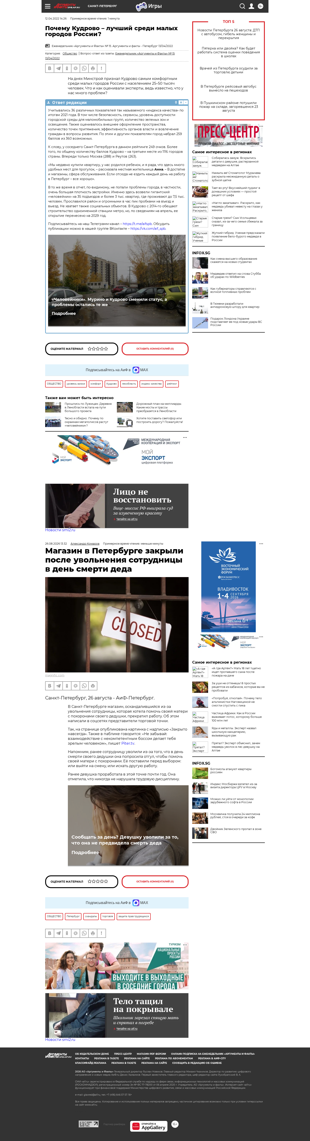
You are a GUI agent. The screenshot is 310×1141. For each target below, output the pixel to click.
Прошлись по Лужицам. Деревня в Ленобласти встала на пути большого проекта (88, 407)
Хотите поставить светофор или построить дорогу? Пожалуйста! (159, 420)
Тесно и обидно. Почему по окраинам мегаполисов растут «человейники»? (86, 422)
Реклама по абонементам (174, 1058)
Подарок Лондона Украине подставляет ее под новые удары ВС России (236, 322)
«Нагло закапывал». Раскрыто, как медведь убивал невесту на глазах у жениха (237, 206)
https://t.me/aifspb (137, 224)
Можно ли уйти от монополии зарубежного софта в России (231, 801)
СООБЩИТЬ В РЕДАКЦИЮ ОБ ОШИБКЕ (197, 1063)
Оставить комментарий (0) (155, 348)
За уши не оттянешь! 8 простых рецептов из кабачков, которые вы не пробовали (238, 687)
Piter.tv (127, 743)
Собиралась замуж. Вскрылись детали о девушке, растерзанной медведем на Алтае (235, 161)
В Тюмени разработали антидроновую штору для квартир (234, 305)
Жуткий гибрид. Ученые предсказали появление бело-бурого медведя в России (238, 236)
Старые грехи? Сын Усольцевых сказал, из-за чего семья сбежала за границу (237, 221)
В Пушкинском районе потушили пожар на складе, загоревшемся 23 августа (228, 107)
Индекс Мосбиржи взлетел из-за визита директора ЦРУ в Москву (233, 786)
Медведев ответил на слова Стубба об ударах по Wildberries (235, 275)
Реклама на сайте (137, 1058)
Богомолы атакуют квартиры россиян (230, 771)
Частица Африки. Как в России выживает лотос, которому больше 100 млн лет (237, 716)
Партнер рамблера (114, 1124)
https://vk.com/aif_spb (147, 229)
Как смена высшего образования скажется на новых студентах (233, 260)
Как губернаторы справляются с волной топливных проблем (233, 290)
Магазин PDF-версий (151, 1053)
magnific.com (54, 675)
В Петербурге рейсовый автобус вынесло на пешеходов (228, 88)
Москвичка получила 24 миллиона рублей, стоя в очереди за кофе (235, 816)
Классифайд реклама (90, 1063)
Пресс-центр (123, 1053)
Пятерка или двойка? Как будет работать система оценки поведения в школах (228, 52)
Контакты (82, 1058)
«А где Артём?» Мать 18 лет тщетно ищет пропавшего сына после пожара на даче (236, 672)
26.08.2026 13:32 (56, 543)
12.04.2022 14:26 (55, 18)
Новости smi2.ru (60, 530)
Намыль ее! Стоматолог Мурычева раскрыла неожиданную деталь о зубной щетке (236, 176)
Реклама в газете (106, 1058)
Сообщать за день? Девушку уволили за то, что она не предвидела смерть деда (124, 840)
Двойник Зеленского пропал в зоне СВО (235, 830)
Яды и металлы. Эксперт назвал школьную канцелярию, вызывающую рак (234, 731)
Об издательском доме (92, 1053)
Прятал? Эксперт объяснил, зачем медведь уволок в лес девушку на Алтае (236, 746)
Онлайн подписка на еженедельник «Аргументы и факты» (213, 1053)
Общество (70, 53)
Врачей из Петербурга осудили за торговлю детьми (229, 70)
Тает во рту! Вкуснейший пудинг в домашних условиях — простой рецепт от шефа (236, 191)
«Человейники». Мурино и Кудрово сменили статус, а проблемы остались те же (109, 302)
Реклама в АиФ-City (212, 1058)
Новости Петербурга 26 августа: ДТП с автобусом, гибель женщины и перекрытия (228, 34)
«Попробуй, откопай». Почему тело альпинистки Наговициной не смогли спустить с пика (237, 701)
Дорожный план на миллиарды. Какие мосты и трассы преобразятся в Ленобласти (159, 407)
